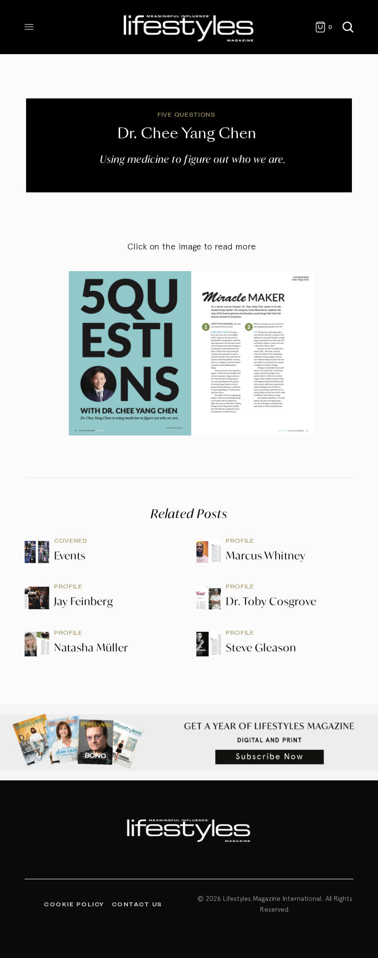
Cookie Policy (74, 904)
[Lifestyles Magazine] (189, 27)
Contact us (137, 904)
